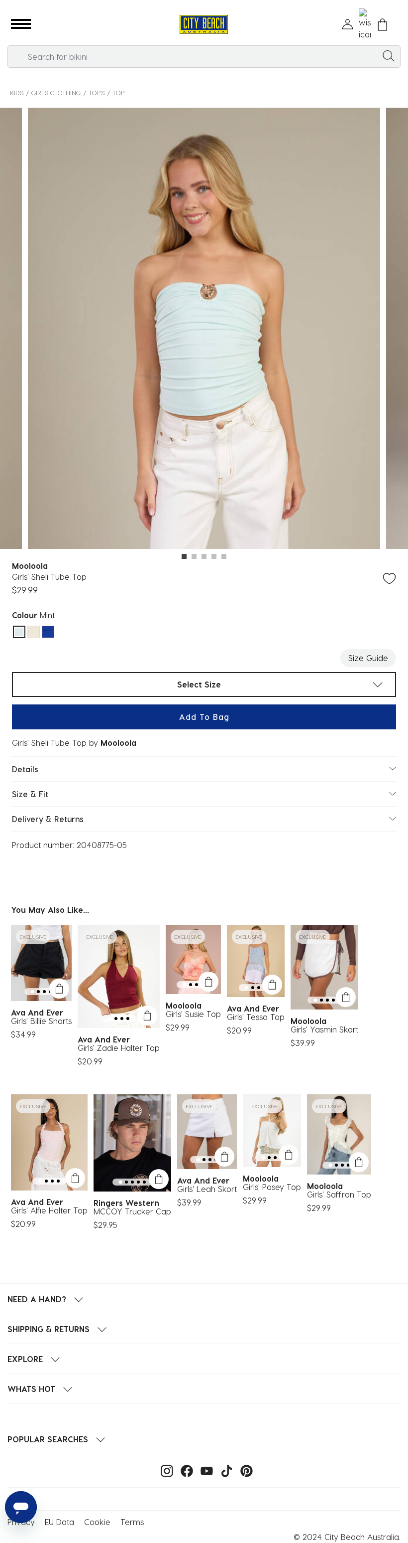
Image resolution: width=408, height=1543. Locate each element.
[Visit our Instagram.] (164, 1470)
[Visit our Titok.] (224, 1470)
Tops (96, 92)
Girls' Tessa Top (256, 1017)
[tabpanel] (204, 329)
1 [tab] (184, 556)
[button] (21, 24)
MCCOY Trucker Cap (132, 1211)
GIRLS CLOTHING (56, 92)
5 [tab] (223, 556)
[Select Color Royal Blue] (48, 632)
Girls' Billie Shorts (41, 1021)
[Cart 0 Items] (382, 24)
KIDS (16, 92)
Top (118, 92)
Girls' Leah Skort (207, 1189)
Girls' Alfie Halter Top (49, 1210)
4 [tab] (213, 556)
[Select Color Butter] (33, 632)
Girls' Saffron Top (339, 1194)
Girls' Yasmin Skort (324, 1029)
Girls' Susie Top (193, 1014)
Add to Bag (204, 716)
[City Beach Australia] (204, 24)
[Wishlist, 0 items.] (365, 24)
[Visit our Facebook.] (184, 1470)
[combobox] (204, 56)
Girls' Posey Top (272, 1187)
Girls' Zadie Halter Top (119, 1047)
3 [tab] (204, 556)
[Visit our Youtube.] (204, 1470)
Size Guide (368, 658)
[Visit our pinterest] (244, 1470)
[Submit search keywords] (389, 55)
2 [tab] (194, 556)
